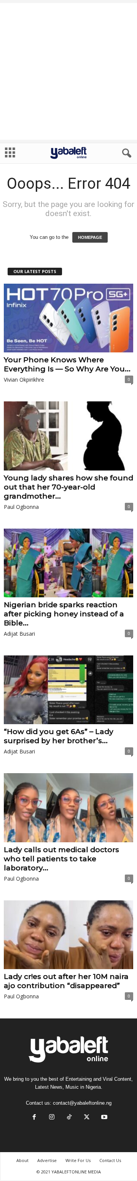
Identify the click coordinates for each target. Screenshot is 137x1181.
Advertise (47, 1160)
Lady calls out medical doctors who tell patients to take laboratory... (61, 858)
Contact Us (110, 1160)
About (22, 1160)
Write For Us (78, 1160)
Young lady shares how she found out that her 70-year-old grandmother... (68, 487)
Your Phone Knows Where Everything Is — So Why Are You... (67, 364)
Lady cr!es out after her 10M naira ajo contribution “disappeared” (66, 981)
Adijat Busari (19, 633)
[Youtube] (104, 1118)
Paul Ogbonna (21, 506)
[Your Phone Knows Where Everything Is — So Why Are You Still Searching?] (68, 318)
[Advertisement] (68, 71)
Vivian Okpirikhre (24, 379)
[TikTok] (69, 1118)
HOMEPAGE (90, 237)
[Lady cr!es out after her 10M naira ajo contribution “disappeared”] (68, 934)
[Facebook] (34, 1118)
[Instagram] (52, 1118)
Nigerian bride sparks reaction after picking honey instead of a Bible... (64, 613)
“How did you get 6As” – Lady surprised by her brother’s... (58, 736)
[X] (87, 1118)
